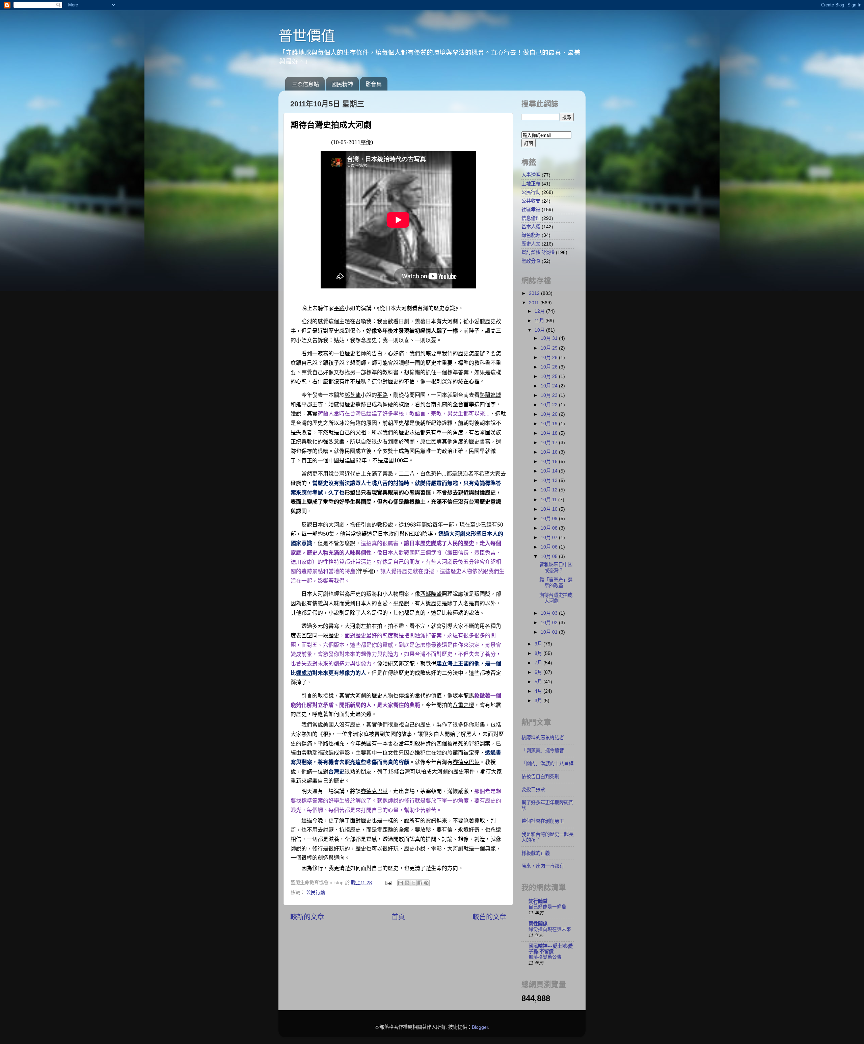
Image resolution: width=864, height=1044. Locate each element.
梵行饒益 (538, 901)
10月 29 (550, 348)
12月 (540, 311)
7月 (539, 662)
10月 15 (550, 461)
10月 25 (550, 376)
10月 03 (550, 613)
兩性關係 (538, 923)
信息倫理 (530, 218)
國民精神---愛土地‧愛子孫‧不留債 (551, 948)
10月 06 (550, 547)
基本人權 (530, 226)
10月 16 (550, 452)
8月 (539, 653)
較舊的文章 (489, 917)
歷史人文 (530, 244)
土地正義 (530, 183)
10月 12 (550, 489)
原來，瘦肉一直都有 (542, 866)
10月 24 (550, 385)
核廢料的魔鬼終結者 (542, 737)
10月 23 (550, 395)
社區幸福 (530, 209)
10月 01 (550, 632)
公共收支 (530, 201)
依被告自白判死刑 (540, 776)
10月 (540, 330)
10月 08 (550, 528)
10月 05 (550, 556)
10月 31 (550, 338)
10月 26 (550, 367)
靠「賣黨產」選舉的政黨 (555, 582)
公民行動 (315, 892)
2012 (535, 293)
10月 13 (550, 480)
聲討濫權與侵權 (538, 252)
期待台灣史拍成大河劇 (555, 598)
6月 (539, 672)
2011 (534, 302)
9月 (539, 643)
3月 (539, 700)
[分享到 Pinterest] (426, 883)
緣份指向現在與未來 (550, 929)
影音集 (374, 84)
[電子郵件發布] (388, 882)
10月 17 (550, 442)
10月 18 (550, 433)
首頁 (398, 917)
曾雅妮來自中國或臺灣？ (555, 567)
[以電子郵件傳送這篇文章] (400, 883)
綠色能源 (530, 235)
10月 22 (550, 404)
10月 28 (550, 357)
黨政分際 (530, 261)
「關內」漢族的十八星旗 (547, 763)
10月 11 (549, 499)
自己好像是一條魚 (547, 906)
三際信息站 (305, 84)
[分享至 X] (413, 883)
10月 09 (550, 518)
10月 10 (550, 509)
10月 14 (550, 471)
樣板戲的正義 (535, 853)
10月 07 (550, 537)
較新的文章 (307, 917)
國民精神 (342, 84)
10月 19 (550, 423)
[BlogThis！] (407, 883)
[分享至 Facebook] (419, 883)
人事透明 (530, 175)
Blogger (480, 1027)
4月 (539, 691)
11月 (540, 320)
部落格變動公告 (545, 957)
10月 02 (550, 622)
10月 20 (550, 414)
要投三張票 (533, 789)
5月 (539, 681)
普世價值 (306, 36)
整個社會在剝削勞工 (542, 821)
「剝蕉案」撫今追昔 (542, 750)
